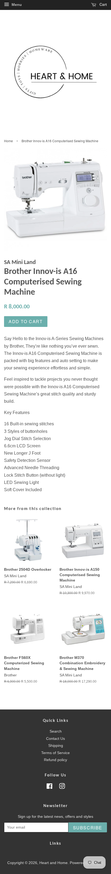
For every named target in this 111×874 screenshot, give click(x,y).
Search (56, 731)
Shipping (55, 746)
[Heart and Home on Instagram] (62, 787)
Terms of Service (55, 753)
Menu (16, 4)
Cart (102, 4)
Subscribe (87, 828)
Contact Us (55, 739)
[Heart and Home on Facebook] (49, 787)
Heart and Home (53, 863)
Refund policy (55, 760)
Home (8, 140)
